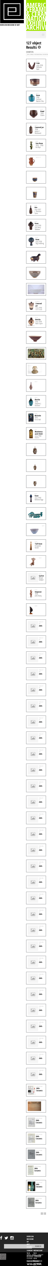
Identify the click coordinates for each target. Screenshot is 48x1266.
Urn (36, 207)
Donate (34, 1255)
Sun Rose (39, 143)
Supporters (37, 1257)
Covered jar (38, 304)
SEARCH (29, 1255)
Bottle (37, 319)
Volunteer (30, 1257)
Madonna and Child (39, 432)
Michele (38, 415)
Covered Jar (39, 127)
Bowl (42, 111)
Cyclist (41, 576)
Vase (38, 95)
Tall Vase (38, 543)
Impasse (38, 592)
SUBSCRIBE (40, 1255)
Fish (38, 63)
